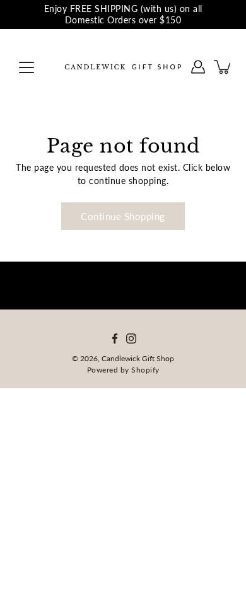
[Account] (198, 67)
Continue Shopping (123, 216)
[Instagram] (131, 338)
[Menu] (26, 67)
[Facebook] (115, 338)
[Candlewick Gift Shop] (123, 66)
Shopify (145, 369)
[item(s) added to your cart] (223, 67)
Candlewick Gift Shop (138, 358)
